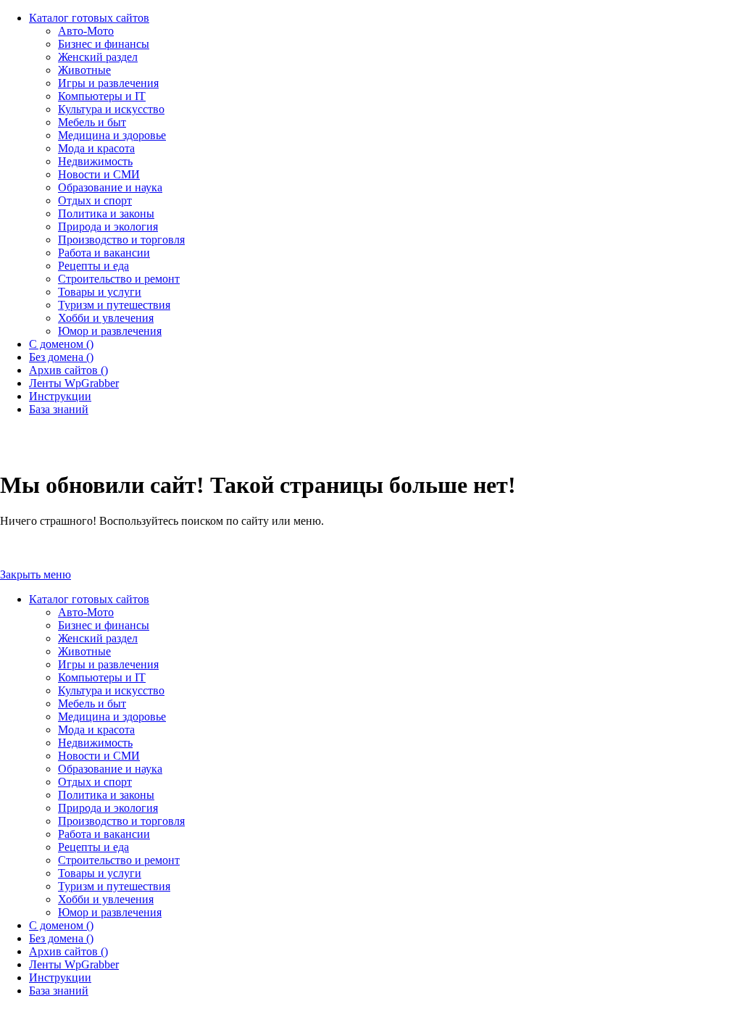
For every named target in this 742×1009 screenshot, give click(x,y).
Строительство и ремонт (119, 860)
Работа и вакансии (104, 834)
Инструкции (60, 977)
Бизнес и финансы (103, 625)
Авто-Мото (86, 612)
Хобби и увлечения (106, 899)
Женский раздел (98, 638)
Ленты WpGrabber (74, 964)
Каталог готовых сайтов (89, 599)
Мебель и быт (92, 703)
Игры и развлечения (108, 664)
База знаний (58, 990)
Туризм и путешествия (114, 886)
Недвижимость (95, 742)
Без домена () (61, 938)
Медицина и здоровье (112, 716)
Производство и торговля (121, 821)
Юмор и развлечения (110, 912)
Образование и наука (110, 769)
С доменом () (61, 925)
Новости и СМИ (99, 756)
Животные (84, 651)
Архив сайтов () (68, 951)
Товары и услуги (99, 873)
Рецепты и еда (93, 847)
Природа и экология (108, 808)
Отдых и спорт (95, 782)
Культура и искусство (111, 690)
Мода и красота (96, 729)
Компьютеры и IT (102, 677)
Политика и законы (106, 795)
